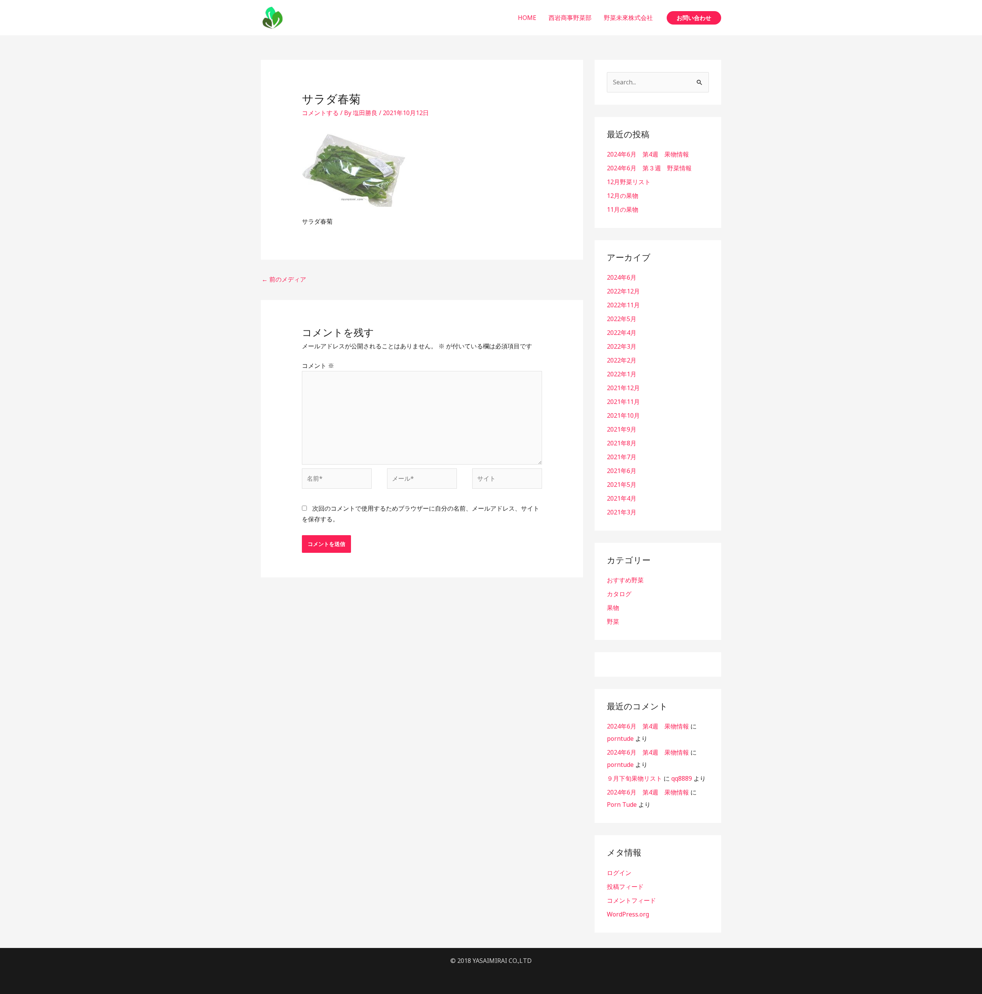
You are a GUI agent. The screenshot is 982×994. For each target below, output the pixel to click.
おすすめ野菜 (625, 580)
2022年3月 (621, 346)
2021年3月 (621, 512)
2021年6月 (621, 471)
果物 (613, 607)
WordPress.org (628, 914)
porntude (620, 738)
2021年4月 (621, 498)
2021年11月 (623, 401)
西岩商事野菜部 (570, 17)
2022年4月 (621, 332)
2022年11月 (623, 305)
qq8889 (681, 778)
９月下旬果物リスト (634, 778)
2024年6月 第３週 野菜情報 (649, 168)
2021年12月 (623, 388)
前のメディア (284, 279)
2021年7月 (621, 457)
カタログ (619, 594)
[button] (694, 18)
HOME (527, 17)
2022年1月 (621, 374)
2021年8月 (621, 443)
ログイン (619, 873)
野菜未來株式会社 (628, 17)
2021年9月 (621, 429)
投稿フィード (625, 886)
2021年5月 (621, 484)
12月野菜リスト (629, 182)
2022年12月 (623, 291)
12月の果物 (622, 195)
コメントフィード (631, 900)
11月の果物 (622, 209)
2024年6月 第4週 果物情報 (648, 154)
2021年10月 (623, 415)
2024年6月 (621, 277)
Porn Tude (622, 804)
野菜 (613, 621)
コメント (318, 365)
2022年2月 (621, 360)
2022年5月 (621, 319)
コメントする (320, 113)
